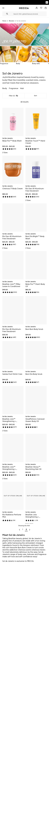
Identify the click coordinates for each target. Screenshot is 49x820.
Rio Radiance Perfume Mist (11, 515)
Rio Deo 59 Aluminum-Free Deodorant (34, 189)
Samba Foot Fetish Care (12, 374)
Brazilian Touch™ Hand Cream (35, 142)
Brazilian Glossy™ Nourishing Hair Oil (33, 468)
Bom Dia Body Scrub (33, 374)
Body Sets (36, 63)
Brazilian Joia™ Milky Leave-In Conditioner (11, 285)
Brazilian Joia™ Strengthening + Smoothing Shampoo (11, 420)
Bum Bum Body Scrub (34, 329)
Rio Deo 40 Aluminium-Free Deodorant (12, 237)
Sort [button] (35, 96)
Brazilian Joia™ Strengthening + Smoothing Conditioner (12, 468)
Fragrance (4, 63)
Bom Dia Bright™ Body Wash (34, 237)
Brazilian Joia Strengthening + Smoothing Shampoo (34, 515)
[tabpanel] (24, 313)
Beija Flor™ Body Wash (12, 141)
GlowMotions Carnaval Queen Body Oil (34, 420)
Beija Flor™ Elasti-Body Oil (35, 285)
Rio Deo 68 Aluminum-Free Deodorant (11, 330)
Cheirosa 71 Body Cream (12, 188)
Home (4, 21)
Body (18, 63)
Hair (22, 88)
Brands (11, 21)
